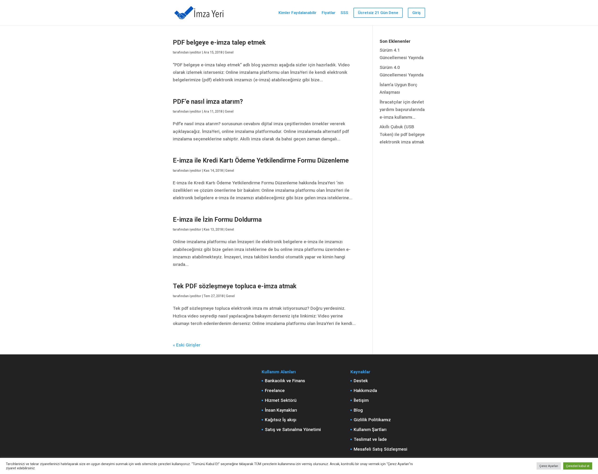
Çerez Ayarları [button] (548, 466)
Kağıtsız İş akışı (280, 419)
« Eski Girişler (186, 345)
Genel (229, 52)
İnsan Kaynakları (281, 410)
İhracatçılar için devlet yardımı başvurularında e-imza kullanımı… (402, 109)
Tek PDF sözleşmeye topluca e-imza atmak (234, 286)
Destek (361, 380)
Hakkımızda (365, 390)
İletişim (361, 400)
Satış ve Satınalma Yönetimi (293, 429)
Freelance (275, 390)
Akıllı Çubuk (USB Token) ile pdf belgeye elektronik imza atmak (402, 134)
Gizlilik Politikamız (372, 419)
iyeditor (195, 52)
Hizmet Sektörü (280, 400)
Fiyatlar (328, 13)
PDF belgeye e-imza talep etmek (219, 42)
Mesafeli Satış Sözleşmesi (380, 449)
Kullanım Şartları (370, 429)
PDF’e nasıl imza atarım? (208, 101)
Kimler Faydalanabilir (297, 13)
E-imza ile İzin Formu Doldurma (217, 219)
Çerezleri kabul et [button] (577, 466)
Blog (358, 410)
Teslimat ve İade (370, 439)
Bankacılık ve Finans (285, 380)
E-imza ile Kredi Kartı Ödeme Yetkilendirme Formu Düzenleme (261, 160)
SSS (344, 13)
